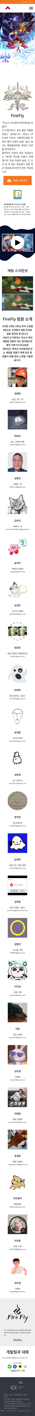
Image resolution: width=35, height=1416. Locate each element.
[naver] (9, 1366)
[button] (17, 180)
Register (25, 2)
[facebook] (14, 1366)
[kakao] (20, 1366)
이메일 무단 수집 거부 (24, 1410)
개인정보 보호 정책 (11, 1410)
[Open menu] (31, 8)
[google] (25, 1366)
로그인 (31, 2)
